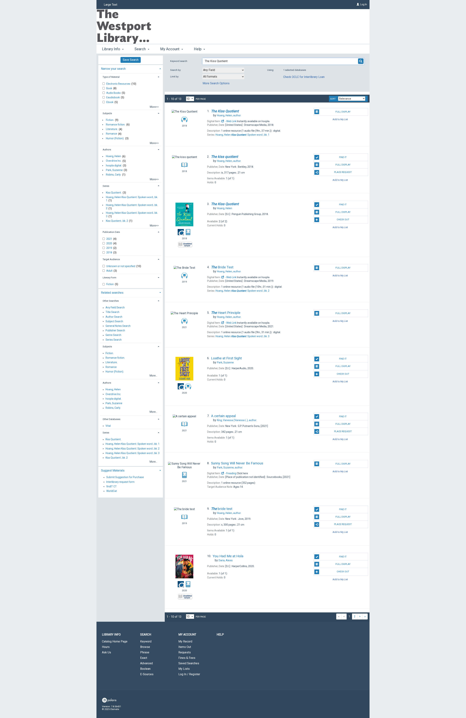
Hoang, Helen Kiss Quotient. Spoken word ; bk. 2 (132, 207)
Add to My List (340, 119)
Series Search (114, 339)
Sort (333, 99)
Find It (343, 157)
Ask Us (106, 652)
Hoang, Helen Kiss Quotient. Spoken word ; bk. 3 (132, 215)
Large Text (110, 4)
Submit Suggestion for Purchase (125, 477)
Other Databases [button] (111, 419)
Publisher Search (115, 330)
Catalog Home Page (114, 641)
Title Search (112, 312)
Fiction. (110, 120)
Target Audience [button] (111, 259)
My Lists (184, 668)
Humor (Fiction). (115, 138)
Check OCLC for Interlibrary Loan (304, 77)
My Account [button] (170, 49)
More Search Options (216, 83)
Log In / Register (189, 674)
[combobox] (223, 70)
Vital (108, 425)
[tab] (130, 68)
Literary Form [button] (109, 277)
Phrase (144, 652)
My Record (185, 641)
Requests (184, 652)
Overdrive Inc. (113, 160)
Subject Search (114, 321)
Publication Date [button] (111, 232)
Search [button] (141, 49)
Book (109, 88)
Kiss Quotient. (114, 192)
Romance (111, 133)
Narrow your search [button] (113, 68)
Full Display (342, 111)
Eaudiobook (113, 97)
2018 (109, 252)
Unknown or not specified (121, 266)
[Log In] (358, 4)
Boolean (145, 668)
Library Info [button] (111, 49)
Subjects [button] (107, 113)
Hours (106, 647)
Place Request (343, 172)
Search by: (176, 70)
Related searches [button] (112, 292)
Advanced (146, 663)
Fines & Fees (186, 658)
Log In (363, 4)
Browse (145, 647)
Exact (143, 658)
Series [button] (106, 186)
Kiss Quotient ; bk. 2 (117, 220)
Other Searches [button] (111, 300)
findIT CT (111, 486)
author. (229, 115)
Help (220, 634)
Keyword (145, 641)
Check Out (343, 219)
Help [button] (198, 49)
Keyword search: (179, 61)
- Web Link (230, 121)
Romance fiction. (115, 124)
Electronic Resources (118, 83)
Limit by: (174, 76)
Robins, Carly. (113, 174)
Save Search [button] (131, 60)
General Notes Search (118, 325)
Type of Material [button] (111, 77)
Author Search (114, 316)
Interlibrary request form (120, 481)
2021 (109, 238)
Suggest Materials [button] (113, 470)
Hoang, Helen (113, 156)
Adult (109, 270)
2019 (109, 247)
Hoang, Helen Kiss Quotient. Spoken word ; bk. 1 (132, 199)
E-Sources (146, 674)
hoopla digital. (114, 165)
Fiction (110, 284)
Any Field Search (115, 307)
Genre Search (113, 335)
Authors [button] (107, 149)
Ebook (110, 102)
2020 (109, 243)
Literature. (112, 129)
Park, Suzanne (114, 170)
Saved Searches (188, 663)
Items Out (184, 647)
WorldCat (111, 491)
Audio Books (113, 92)
